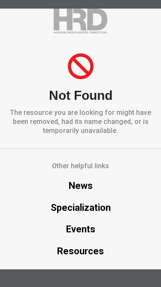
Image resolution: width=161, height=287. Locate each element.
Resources (80, 251)
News (81, 185)
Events (80, 229)
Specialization (81, 207)
